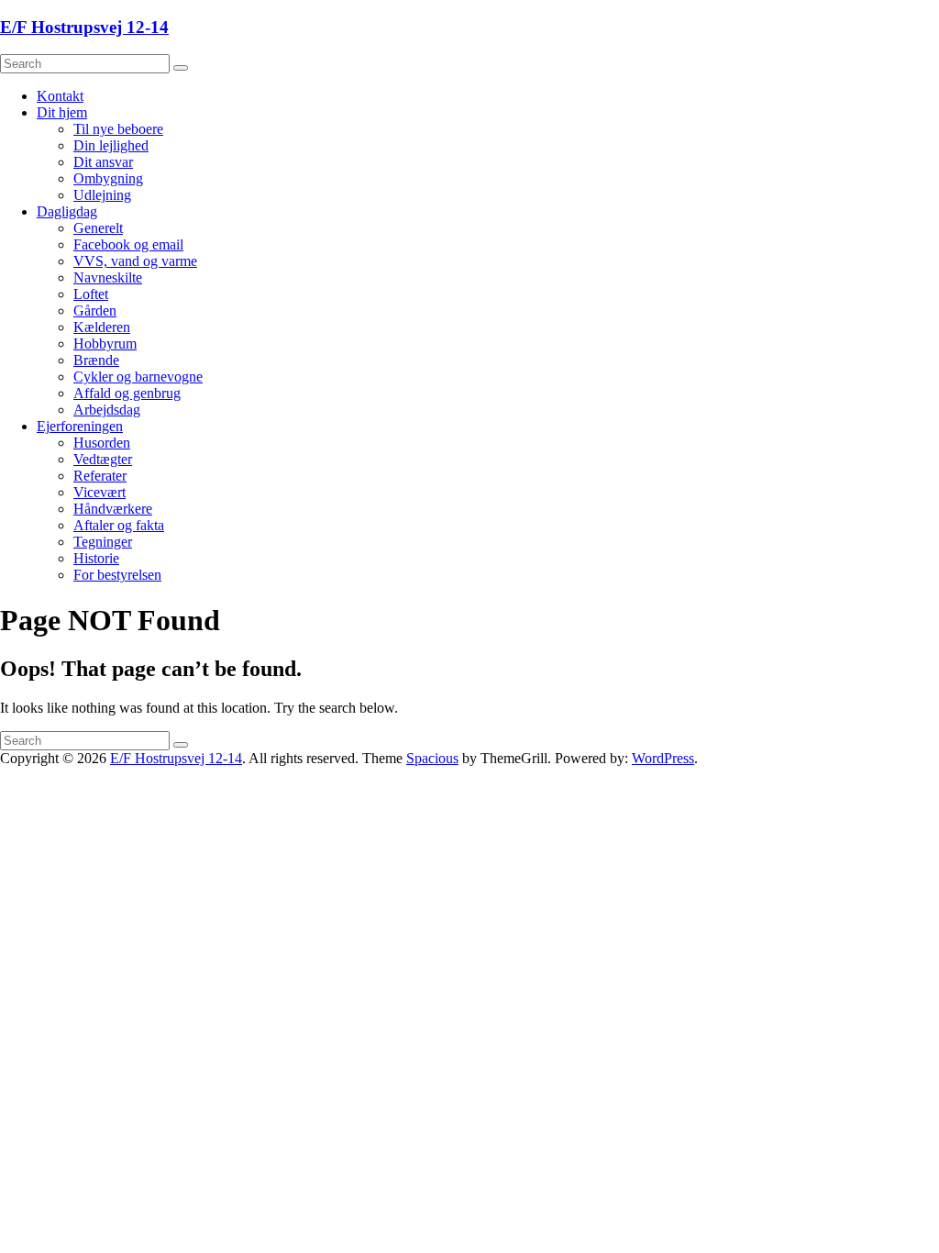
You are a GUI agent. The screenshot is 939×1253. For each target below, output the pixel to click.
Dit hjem (62, 112)
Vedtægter (102, 459)
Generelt (98, 228)
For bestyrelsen (117, 574)
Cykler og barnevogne (138, 376)
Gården (94, 310)
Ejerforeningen (80, 426)
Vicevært (99, 492)
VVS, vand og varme (135, 261)
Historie (96, 558)
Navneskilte (107, 277)
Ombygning (108, 178)
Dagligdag (67, 211)
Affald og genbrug (127, 393)
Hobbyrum (105, 343)
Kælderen (101, 327)
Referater (100, 475)
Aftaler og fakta (118, 525)
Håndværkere (112, 508)
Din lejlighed (111, 145)
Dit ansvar (103, 162)
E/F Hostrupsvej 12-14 (84, 27)
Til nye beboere (118, 129)
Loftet (90, 294)
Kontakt (60, 96)
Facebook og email (128, 244)
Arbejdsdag (106, 409)
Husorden (101, 442)
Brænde (96, 360)
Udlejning (102, 195)
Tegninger (102, 541)
